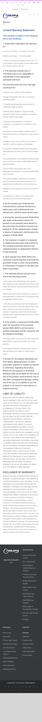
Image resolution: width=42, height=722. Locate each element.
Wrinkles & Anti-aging (10, 644)
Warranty (26, 633)
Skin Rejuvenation (9, 648)
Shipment (26, 636)
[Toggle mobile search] (34, 15)
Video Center (27, 648)
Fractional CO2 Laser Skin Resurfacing (30, 576)
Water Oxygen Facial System (29, 588)
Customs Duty (27, 640)
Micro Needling (8, 662)
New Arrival (7, 633)
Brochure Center (28, 644)
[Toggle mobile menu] (38, 15)
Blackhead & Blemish (10, 658)
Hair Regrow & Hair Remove (9, 653)
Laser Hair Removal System (29, 556)
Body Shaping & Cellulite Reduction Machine (29, 568)
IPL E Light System (29, 562)
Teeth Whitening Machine (28, 601)
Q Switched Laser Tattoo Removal (28, 595)
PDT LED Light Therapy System (30, 614)
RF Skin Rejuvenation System (30, 582)
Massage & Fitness (9, 669)
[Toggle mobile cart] (30, 15)
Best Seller (6, 636)
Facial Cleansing (8, 665)
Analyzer (26, 619)
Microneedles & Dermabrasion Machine (30, 608)
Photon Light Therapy (10, 640)
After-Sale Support (29, 651)
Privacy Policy (27, 655)
